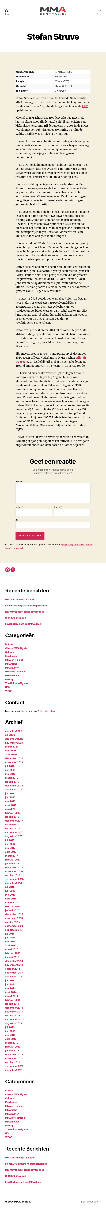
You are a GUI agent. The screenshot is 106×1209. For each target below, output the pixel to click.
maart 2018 (11, 809)
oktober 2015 (12, 922)
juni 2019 (10, 770)
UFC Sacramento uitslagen (20, 599)
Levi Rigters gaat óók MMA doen (23, 624)
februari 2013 (12, 1046)
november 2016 (14, 871)
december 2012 (14, 1054)
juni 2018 (10, 797)
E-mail (58, 507)
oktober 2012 (12, 1062)
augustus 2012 (13, 1070)
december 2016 (14, 867)
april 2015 (10, 945)
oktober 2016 (12, 875)
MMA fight (11, 663)
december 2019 (14, 758)
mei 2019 (10, 774)
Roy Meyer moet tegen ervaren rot (24, 611)
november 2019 (14, 762)
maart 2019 (11, 777)
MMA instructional (15, 671)
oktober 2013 (12, 1015)
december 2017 (14, 820)
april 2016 (10, 898)
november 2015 (14, 918)
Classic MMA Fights (16, 648)
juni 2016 (10, 890)
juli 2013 (10, 1027)
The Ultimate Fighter (16, 683)
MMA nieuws (12, 675)
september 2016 (14, 879)
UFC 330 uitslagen (15, 617)
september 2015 (14, 926)
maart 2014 (11, 996)
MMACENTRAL (22, 1201)
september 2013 (14, 1019)
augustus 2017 (13, 836)
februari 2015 (12, 953)
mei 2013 (10, 1035)
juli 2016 (10, 887)
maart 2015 (11, 949)
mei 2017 (10, 848)
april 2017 (10, 852)
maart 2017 (11, 855)
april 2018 (10, 805)
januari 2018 (12, 816)
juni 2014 (10, 984)
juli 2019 (10, 766)
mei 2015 (10, 941)
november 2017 (14, 824)
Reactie (20, 481)
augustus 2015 (13, 929)
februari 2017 (12, 859)
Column (9, 652)
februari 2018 (12, 813)
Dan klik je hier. (47, 711)
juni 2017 (10, 844)
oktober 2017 (12, 828)
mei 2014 (10, 988)
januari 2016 (12, 910)
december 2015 (14, 914)
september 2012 (14, 1066)
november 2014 (14, 965)
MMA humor (12, 667)
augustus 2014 (13, 976)
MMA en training (14, 660)
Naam (19, 507)
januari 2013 (12, 1050)
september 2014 (14, 972)
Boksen (9, 644)
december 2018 (14, 785)
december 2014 (14, 961)
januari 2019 (12, 781)
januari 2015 (12, 957)
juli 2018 (10, 793)
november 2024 (14, 742)
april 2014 (10, 992)
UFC (85, 106)
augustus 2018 (13, 789)
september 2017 (14, 832)
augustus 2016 (13, 883)
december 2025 (14, 739)
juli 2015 (10, 933)
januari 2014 (12, 1003)
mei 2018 (10, 801)
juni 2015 (10, 937)
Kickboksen (11, 656)
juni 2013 (10, 1031)
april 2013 (10, 1039)
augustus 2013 (13, 1023)
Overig (9, 679)
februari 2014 (12, 1000)
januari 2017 (12, 863)
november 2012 (14, 1058)
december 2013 (14, 1007)
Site (17, 520)
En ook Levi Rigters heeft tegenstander (26, 605)
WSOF (8, 691)
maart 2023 (11, 746)
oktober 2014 (12, 968)
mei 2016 (10, 894)
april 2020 (11, 754)
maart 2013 (11, 1042)
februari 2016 (12, 906)
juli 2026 (10, 735)
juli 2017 (9, 840)
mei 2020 (10, 750)
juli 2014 (10, 980)
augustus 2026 (13, 731)
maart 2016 (11, 902)
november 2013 (14, 1011)
